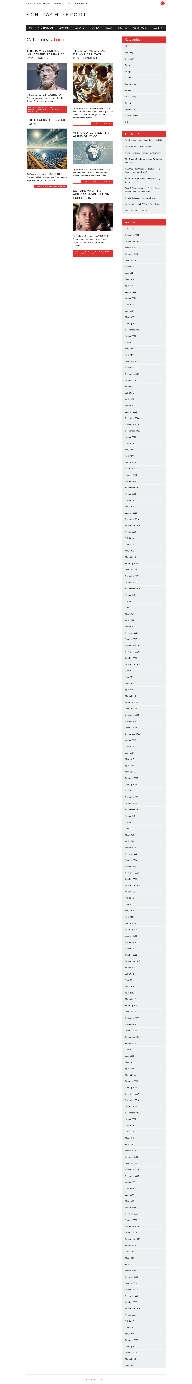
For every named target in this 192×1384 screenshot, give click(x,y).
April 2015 (129, 765)
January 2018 (131, 570)
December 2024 (132, 266)
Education (80, 28)
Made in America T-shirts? (136, 210)
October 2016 (131, 658)
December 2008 (132, 1226)
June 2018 (130, 544)
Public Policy (139, 28)
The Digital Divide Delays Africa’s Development (89, 54)
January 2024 (131, 292)
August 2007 (130, 1315)
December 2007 (132, 1289)
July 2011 (129, 1049)
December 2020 (132, 418)
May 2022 (129, 349)
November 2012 (132, 948)
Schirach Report (56, 14)
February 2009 (131, 1214)
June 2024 (130, 273)
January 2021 (131, 412)
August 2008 (130, 1245)
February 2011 (131, 1081)
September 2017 (132, 589)
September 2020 (132, 431)
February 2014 (131, 854)
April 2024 (129, 285)
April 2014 (129, 841)
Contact (58, 3)
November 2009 (132, 1176)
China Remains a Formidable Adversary (143, 153)
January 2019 (131, 513)
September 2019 (132, 487)
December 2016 (132, 645)
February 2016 (131, 702)
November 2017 (132, 576)
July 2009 (129, 1188)
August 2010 (130, 1119)
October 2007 (131, 1302)
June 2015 (130, 753)
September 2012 (132, 961)
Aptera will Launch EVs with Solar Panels (143, 204)
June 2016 (130, 677)
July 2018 (129, 538)
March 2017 (130, 626)
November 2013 (132, 873)
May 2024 (129, 279)
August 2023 (130, 298)
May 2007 (129, 1334)
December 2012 (132, 942)
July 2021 (129, 393)
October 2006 (131, 1353)
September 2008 (132, 1239)
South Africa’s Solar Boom (46, 122)
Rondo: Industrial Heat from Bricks (140, 198)
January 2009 (131, 1220)
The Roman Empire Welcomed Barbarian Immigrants (46, 54)
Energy (95, 28)
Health (108, 28)
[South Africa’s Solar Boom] (47, 168)
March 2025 (130, 248)
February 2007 (131, 1340)
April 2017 (129, 620)
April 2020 (129, 456)
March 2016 (130, 696)
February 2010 (131, 1157)
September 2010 (132, 1113)
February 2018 (131, 563)
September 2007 (132, 1308)
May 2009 (129, 1201)
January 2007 (131, 1346)
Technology (106, 124)
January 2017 (131, 639)
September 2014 (132, 810)
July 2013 (129, 898)
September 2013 (132, 885)
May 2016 (129, 683)
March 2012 (130, 999)
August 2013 (130, 892)
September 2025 (132, 241)
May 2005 (129, 1365)
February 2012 (131, 1005)
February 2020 (131, 469)
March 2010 (130, 1151)
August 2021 (130, 386)
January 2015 (131, 784)
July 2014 (129, 822)
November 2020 (132, 424)
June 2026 (130, 229)
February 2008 (131, 1277)
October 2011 (131, 1031)
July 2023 (129, 304)
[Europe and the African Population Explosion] (93, 230)
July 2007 (129, 1321)
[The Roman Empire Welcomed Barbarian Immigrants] (47, 89)
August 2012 (130, 967)
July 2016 (129, 671)
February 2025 (131, 254)
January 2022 (131, 361)
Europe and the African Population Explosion (91, 194)
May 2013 (129, 911)
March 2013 (130, 923)
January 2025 (131, 260)
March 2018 (130, 557)
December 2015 (132, 715)
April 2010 (129, 1144)
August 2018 (130, 532)
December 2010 (132, 1094)
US (30, 28)
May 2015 (129, 759)
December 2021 (132, 368)
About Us (47, 3)
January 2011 (131, 1087)
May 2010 (129, 1138)
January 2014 (131, 860)
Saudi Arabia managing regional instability (143, 140)
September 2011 (132, 1037)
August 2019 (130, 494)
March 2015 (130, 772)
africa (31, 107)
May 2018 (129, 551)
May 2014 (129, 835)
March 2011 (130, 1075)
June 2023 (130, 311)
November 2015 (132, 721)
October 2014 (131, 803)
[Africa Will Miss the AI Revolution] (93, 163)
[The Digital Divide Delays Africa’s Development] (93, 102)
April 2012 (129, 993)
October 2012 (131, 955)
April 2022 (129, 355)
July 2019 (129, 500)
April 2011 (129, 1068)
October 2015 (131, 727)
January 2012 (131, 1012)
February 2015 (131, 778)
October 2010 (131, 1106)
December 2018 (132, 519)
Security (157, 28)
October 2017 (131, 582)
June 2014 (130, 828)
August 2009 (130, 1182)
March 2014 (130, 847)
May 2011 (129, 1062)
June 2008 (130, 1252)
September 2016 (132, 664)
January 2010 (131, 1163)
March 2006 (130, 1359)
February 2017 (131, 633)
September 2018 (132, 525)
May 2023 (129, 317)
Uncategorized (131, 116)
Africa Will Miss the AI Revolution (91, 134)
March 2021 (130, 405)
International (45, 28)
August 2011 (130, 1043)
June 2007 (130, 1327)
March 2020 (130, 462)
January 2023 (131, 323)
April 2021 (129, 399)
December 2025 (132, 235)
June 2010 (130, 1132)
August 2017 (130, 595)
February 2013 (131, 930)
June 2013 (130, 904)
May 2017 (129, 614)
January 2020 (131, 475)
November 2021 (132, 374)
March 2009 (130, 1207)
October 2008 (131, 1233)
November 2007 (132, 1296)
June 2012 (130, 980)
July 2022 (129, 342)
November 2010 (132, 1100)
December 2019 (132, 481)
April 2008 (129, 1264)
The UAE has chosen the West (138, 146)
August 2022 (130, 336)
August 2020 (130, 437)
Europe (48, 107)
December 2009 (132, 1169)
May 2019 (129, 506)
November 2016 (132, 652)
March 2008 (130, 1270)
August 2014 (130, 816)
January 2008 (131, 1283)
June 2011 (129, 1056)
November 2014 (132, 797)
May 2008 (129, 1258)
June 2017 (130, 607)
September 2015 (132, 734)
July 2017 (129, 601)
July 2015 (129, 746)
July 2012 (129, 974)
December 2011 (132, 1018)
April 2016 (129, 690)
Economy (64, 28)
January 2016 (131, 709)
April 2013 (129, 917)
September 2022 (132, 330)
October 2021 (131, 380)
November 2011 (132, 1024)
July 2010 (129, 1125)
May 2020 (129, 450)
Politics (122, 28)
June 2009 (130, 1195)
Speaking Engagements (76, 3)
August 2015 (130, 740)
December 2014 (132, 791)
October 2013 (131, 879)
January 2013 (131, 936)
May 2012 (129, 986)
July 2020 (129, 443)
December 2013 (132, 866)
